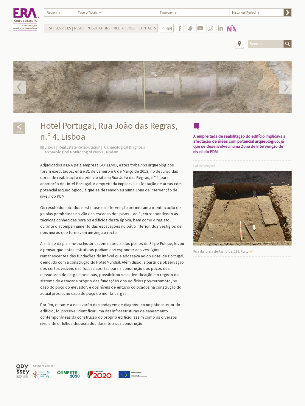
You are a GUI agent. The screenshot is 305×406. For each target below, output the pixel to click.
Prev (19, 87)
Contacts (147, 28)
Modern (112, 152)
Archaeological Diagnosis (124, 147)
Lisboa (50, 147)
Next (285, 87)
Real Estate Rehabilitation (79, 147)
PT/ (167, 28)
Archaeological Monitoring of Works (74, 152)
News (78, 28)
